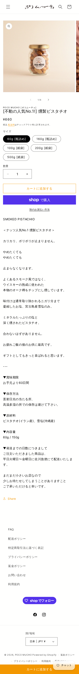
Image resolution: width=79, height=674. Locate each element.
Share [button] (12, 498)
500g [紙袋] (16, 157)
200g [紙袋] (43, 148)
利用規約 (14, 584)
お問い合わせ (17, 575)
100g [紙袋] (16, 148)
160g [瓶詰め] (46, 139)
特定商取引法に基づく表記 (26, 547)
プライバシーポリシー (23, 557)
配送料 (11, 124)
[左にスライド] (30, 99)
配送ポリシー (17, 538)
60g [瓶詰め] (16, 139)
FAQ (11, 529)
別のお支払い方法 (39, 209)
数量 (6, 166)
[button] (8, 6)
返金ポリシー (17, 566)
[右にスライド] (48, 99)
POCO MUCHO (23, 654)
